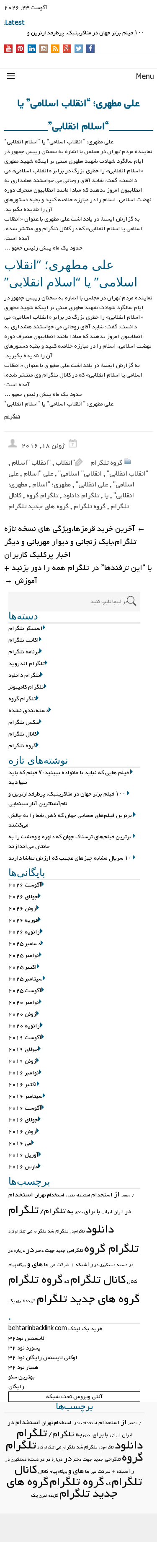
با (98, 1211)
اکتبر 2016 (22, 1085)
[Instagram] (43, 49)
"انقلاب (65, 463)
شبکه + (78, 1265)
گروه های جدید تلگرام (38, 506)
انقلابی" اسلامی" (80, 473)
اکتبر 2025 (22, 967)
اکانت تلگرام (23, 640)
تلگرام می (36, 1231)
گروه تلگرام (106, 463)
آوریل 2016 (23, 1155)
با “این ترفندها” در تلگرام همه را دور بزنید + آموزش (78, 575)
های (37, 1264)
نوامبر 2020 (23, 1002)
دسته (122, 1265)
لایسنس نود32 (26, 1338)
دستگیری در (104, 1265)
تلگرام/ (53, 1211)
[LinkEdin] (32, 49)
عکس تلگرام (23, 722)
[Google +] (67, 49)
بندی (79, 1212)
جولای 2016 (23, 1120)
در (30, 1249)
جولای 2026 (23, 897)
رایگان (16, 1386)
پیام (12, 1265)
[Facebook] (91, 49)
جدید (61, 1250)
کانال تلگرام (22, 734)
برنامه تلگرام (23, 652)
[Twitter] (79, 49)
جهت (50, 1250)
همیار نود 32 (23, 1367)
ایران (118, 1212)
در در (45, 1459)
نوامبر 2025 (23, 955)
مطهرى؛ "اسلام (51, 484)
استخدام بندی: (77, 1195)
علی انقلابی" (92, 484)
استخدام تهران (49, 1195)
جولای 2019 (23, 1049)
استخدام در (24, 1422)
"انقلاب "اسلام (31, 463)
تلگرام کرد (16, 1231)
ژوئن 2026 (22, 908)
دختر (39, 1250)
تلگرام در (77, 1231)
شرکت (63, 1265)
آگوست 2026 (24, 885)
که (66, 1281)
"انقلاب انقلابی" (127, 473)
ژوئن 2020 (22, 1014)
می (52, 1265)
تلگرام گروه (42, 495)
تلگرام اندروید (26, 663)
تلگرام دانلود (81, 495)
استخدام (102, 1195)
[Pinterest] (20, 49)
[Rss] (55, 49)
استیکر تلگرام (25, 628)
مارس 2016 (23, 1167)
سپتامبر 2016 (25, 1096)
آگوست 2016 (24, 1108)
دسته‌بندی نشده (28, 710)
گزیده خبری (26, 1301)
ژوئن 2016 (22, 1131)
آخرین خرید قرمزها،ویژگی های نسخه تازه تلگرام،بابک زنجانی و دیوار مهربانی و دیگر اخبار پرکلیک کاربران (74, 542)
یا (106, 495)
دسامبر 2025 (24, 944)
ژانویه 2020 (24, 1026)
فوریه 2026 (23, 920)
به (70, 1211)
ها (46, 1265)
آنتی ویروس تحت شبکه (74, 1397)
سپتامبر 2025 (25, 979)
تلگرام (12, 416)
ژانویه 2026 (24, 932)
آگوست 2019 (24, 1038)
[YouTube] (8, 49)
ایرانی (106, 1212)
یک (11, 1301)
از (116, 1195)
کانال (132, 1281)
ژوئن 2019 (22, 1061)
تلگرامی (75, 1250)
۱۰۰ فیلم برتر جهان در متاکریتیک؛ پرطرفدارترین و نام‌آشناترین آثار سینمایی (67, 799)
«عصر (126, 1195)
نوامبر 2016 (23, 1073)
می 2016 (19, 1143)
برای (89, 1212)
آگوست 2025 (24, 991)
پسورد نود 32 (24, 1348)
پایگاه (21, 1265)
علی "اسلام (38, 473)
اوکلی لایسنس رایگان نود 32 (42, 1358)
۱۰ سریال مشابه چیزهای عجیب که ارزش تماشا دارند (69, 858)
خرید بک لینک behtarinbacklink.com (55, 1329)
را (90, 1264)
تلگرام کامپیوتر (26, 687)
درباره (19, 1250)
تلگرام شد (57, 1231)
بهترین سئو (21, 1377)
